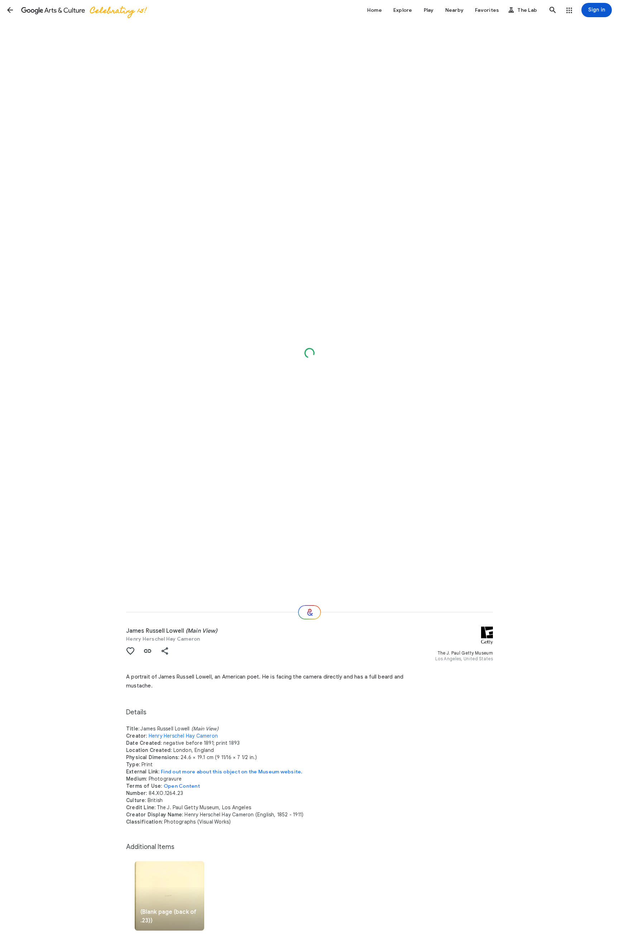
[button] (10, 10)
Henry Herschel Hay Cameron (163, 639)
